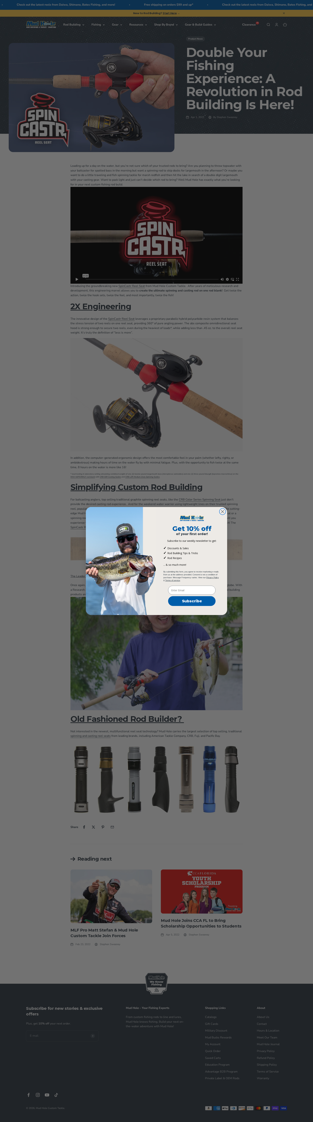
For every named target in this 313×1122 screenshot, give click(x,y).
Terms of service (172, 580)
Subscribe (192, 601)
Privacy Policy (212, 577)
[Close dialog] (222, 511)
